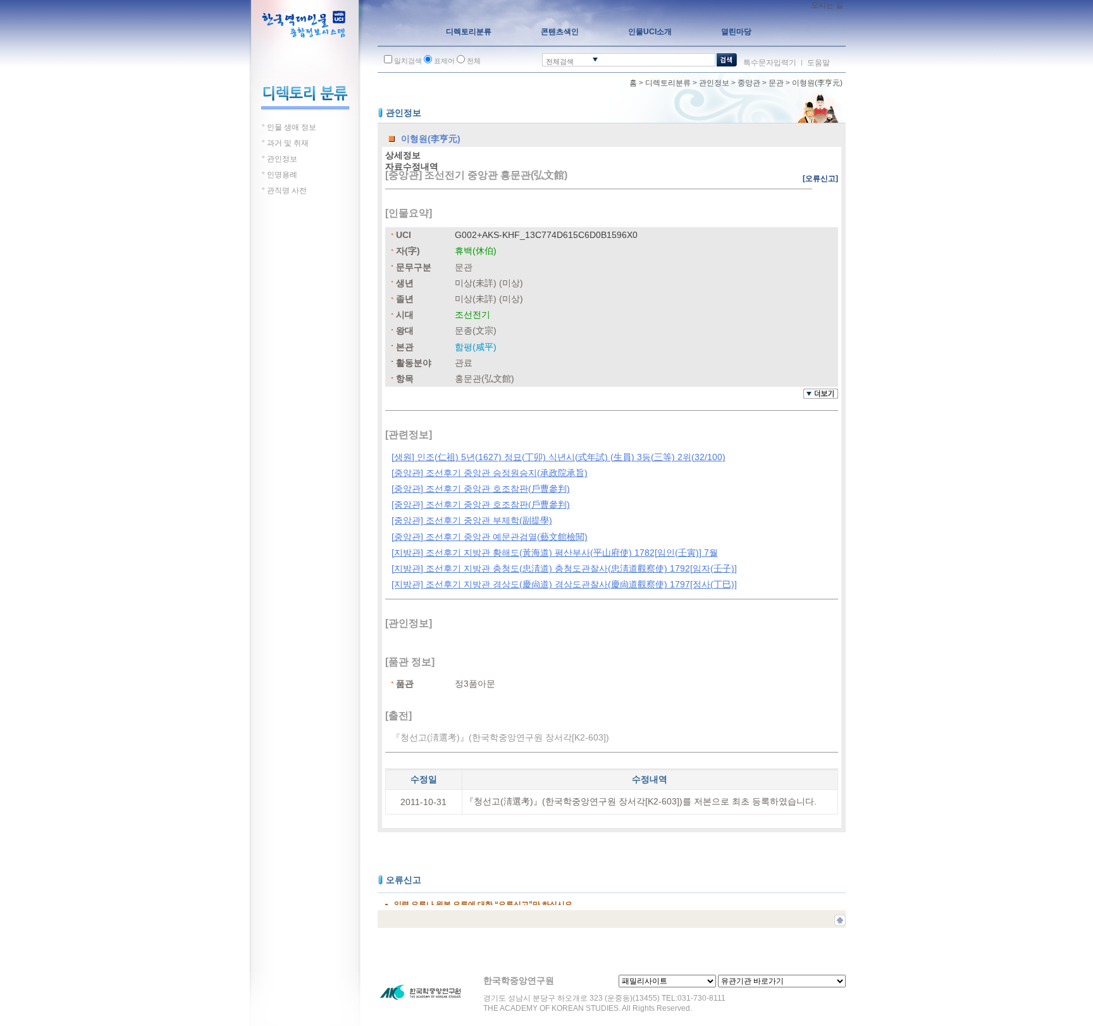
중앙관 (749, 82)
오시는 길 (827, 5)
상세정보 (403, 155)
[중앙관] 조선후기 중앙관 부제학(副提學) (472, 520)
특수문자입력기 (769, 62)
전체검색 (560, 61)
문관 (776, 82)
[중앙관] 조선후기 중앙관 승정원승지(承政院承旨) (490, 473)
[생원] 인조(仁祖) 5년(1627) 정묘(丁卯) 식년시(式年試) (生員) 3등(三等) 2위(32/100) (559, 457)
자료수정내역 (411, 166)
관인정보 (714, 82)
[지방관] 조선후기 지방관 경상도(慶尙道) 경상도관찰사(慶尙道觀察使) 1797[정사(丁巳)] (564, 584)
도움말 (818, 62)
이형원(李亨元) (817, 82)
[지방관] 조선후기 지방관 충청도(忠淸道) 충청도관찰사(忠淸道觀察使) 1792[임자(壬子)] (564, 568)
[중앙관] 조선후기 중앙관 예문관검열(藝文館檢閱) (490, 537)
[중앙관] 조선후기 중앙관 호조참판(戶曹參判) (481, 489)
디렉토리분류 (668, 82)
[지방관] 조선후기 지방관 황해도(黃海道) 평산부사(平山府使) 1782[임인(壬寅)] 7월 (555, 552)
